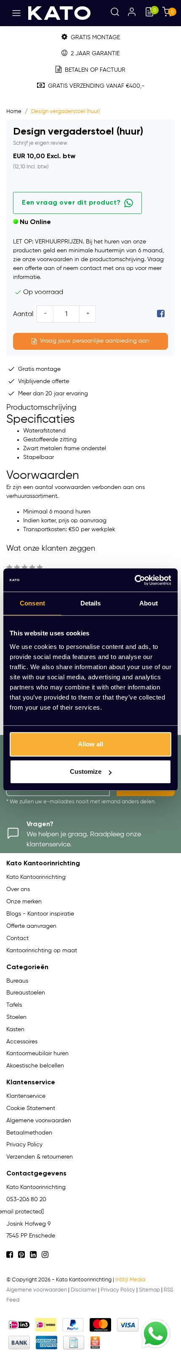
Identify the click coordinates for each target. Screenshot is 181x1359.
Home (13, 111)
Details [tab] (90, 603)
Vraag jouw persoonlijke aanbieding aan (94, 341)
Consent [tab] (32, 603)
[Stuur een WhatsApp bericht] (156, 1333)
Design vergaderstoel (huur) (65, 111)
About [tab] (148, 603)
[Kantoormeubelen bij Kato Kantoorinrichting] (59, 13)
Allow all (90, 744)
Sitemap (149, 1290)
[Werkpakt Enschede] (95, 1342)
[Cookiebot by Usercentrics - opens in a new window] (134, 580)
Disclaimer (84, 1290)
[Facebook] (161, 314)
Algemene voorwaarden (36, 1290)
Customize (85, 771)
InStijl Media (130, 1280)
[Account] (131, 13)
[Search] (114, 13)
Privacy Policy (118, 1290)
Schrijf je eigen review (40, 143)
